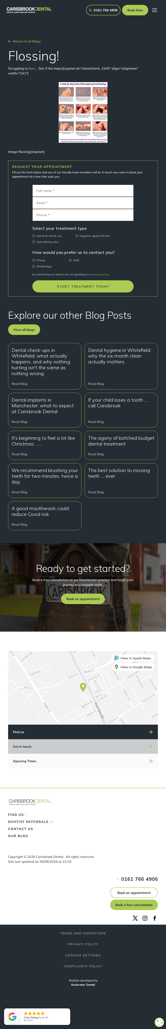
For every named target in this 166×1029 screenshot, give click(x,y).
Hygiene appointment (95, 235)
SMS (76, 260)
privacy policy (101, 274)
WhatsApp (44, 266)
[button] (135, 10)
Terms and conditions (83, 933)
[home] (29, 10)
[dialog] (159, 1022)
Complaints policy (83, 966)
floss (31, 68)
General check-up (48, 235)
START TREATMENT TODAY (83, 286)
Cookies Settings (83, 955)
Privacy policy (83, 944)
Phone (41, 260)
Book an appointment (134, 893)
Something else (47, 241)
